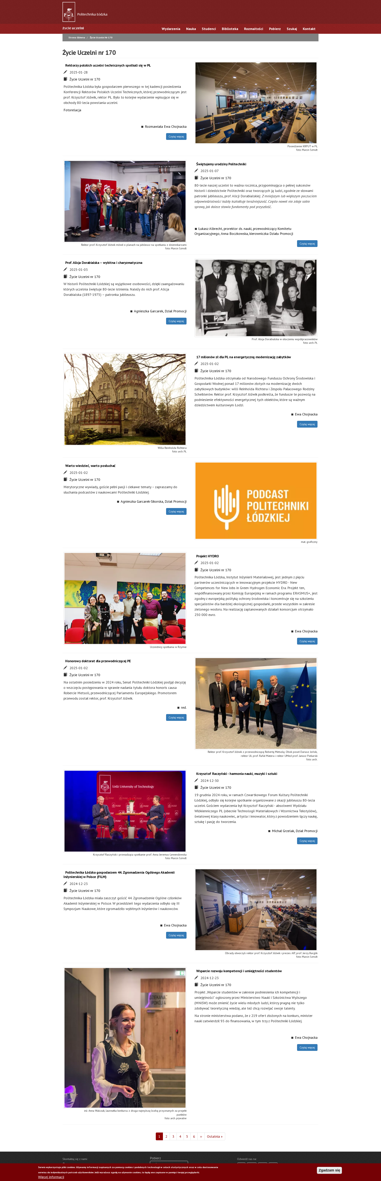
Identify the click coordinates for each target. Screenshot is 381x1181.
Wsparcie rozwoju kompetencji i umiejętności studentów (239, 971)
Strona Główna (76, 37)
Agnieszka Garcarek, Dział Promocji (160, 311)
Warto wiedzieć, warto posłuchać (90, 465)
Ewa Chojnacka (306, 414)
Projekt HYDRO (207, 556)
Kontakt (309, 28)
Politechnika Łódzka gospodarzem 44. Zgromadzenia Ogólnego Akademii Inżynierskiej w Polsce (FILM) (119, 874)
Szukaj (292, 28)
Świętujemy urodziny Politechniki (221, 164)
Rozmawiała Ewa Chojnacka (166, 126)
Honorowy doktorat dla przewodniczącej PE (98, 661)
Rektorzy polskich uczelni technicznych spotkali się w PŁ (108, 65)
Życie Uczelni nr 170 (84, 79)
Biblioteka (230, 28)
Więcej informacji (51, 1177)
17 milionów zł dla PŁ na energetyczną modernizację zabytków (243, 357)
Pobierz (275, 28)
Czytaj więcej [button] (176, 136)
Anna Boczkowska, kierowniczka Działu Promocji (257, 233)
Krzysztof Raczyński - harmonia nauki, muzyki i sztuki (236, 773)
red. (184, 707)
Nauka (191, 28)
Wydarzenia (171, 28)
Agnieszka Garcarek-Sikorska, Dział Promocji (154, 501)
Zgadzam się (329, 1170)
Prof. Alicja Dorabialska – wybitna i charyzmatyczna (103, 262)
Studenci (209, 28)
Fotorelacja (72, 110)
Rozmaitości (253, 28)
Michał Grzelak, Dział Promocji (295, 831)
